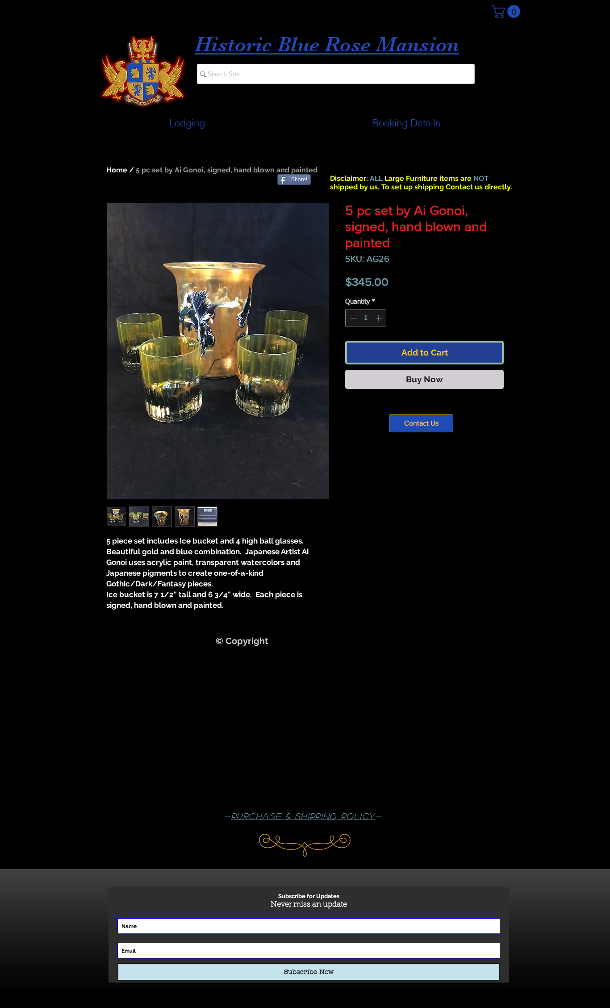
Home (116, 170)
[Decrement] (353, 318)
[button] (507, 11)
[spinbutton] (366, 318)
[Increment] (379, 318)
